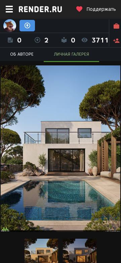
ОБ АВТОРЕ (22, 54)
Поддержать (101, 9)
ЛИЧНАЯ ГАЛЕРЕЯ (71, 54)
